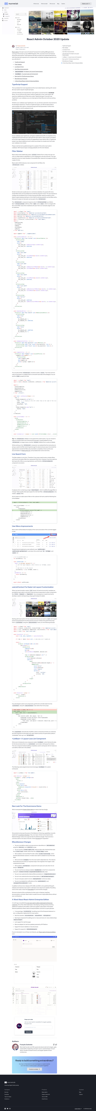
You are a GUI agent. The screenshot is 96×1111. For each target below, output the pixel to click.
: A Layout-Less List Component (26, 74)
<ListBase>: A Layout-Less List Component (71, 57)
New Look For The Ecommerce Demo (70, 59)
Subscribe (28, 1032)
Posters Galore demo (28, 809)
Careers (63, 3)
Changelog (31, 889)
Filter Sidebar (65, 47)
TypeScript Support (66, 45)
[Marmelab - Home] (11, 3)
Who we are (52, 3)
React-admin (15, 52)
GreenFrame (45, 1098)
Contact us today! (33, 1069)
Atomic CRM (44, 1096)
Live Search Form (66, 49)
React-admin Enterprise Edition (47, 932)
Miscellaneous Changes (67, 61)
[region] (34, 289)
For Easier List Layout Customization (29, 71)
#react (17, 49)
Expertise (6, 1094)
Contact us (6, 1098)
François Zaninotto (21, 45)
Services (6, 1092)
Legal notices (77, 1108)
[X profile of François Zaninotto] (56, 1044)
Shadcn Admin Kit (46, 1094)
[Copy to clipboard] (55, 211)
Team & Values (7, 1096)
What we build (44, 3)
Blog (58, 3)
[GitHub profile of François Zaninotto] (54, 1044)
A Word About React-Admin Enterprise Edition (72, 63)
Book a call (85, 3)
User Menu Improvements (68, 51)
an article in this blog (24, 835)
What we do (36, 3)
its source (38, 838)
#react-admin (22, 49)
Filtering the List (26, 450)
